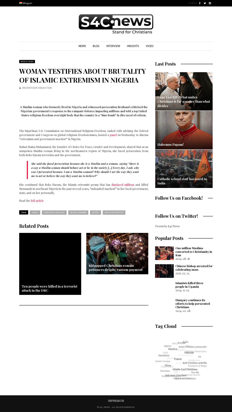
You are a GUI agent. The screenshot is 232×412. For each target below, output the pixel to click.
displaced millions (122, 184)
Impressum (116, 400)
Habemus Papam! (170, 144)
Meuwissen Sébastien (37, 87)
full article (37, 200)
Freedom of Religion (54, 212)
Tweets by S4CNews (167, 226)
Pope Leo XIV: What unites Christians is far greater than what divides (183, 101)
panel (113, 135)
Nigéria (95, 212)
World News (27, 61)
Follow (193, 3)
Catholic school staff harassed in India (182, 181)
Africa (35, 212)
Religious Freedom (114, 212)
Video (150, 46)
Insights (133, 46)
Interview (113, 46)
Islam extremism (78, 212)
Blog (96, 46)
